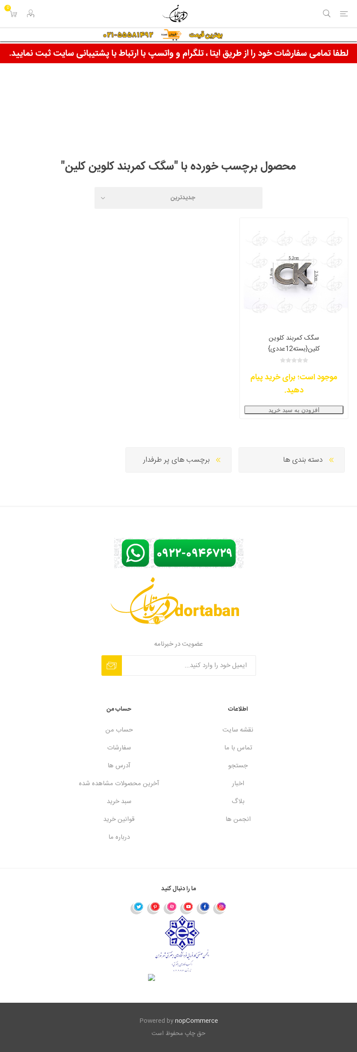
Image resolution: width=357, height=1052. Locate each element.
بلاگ (238, 801)
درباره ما (119, 837)
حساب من (119, 730)
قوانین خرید (119, 819)
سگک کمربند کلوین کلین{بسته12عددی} (294, 343)
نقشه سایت (237, 730)
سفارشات (119, 747)
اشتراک (111, 665)
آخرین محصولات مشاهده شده (119, 783)
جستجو (238, 765)
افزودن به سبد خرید (294, 409)
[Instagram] (220, 908)
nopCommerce (196, 1021)
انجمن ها (238, 819)
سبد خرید (119, 801)
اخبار (238, 783)
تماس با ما (238, 747)
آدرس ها (119, 765)
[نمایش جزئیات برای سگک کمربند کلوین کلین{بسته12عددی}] (294, 272)
